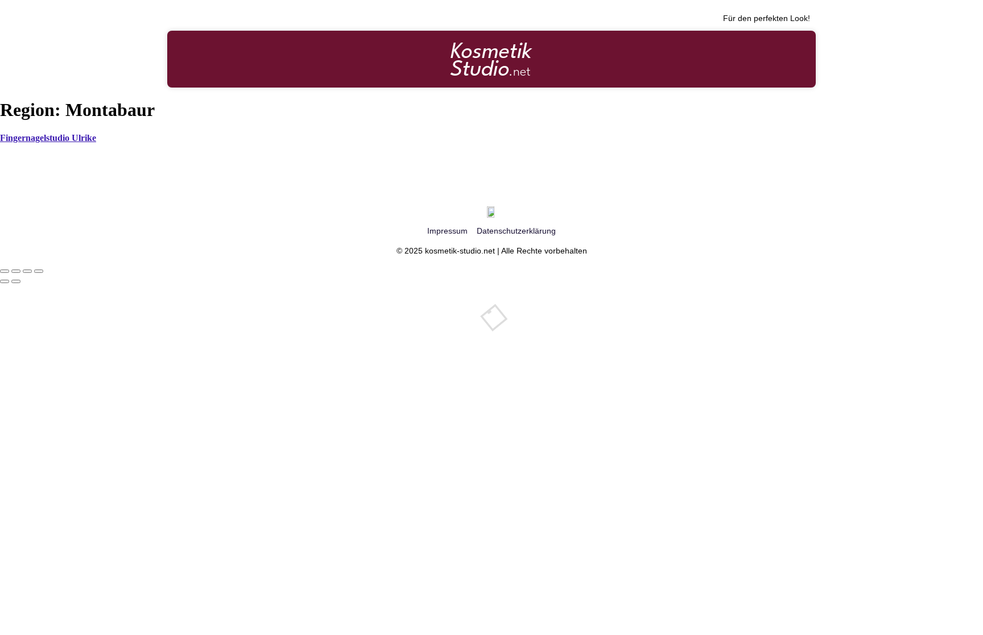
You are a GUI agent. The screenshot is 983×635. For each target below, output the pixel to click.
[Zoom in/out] (38, 271)
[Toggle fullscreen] (27, 271)
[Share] (15, 271)
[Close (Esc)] (4, 271)
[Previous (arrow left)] (4, 281)
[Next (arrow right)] (15, 281)
